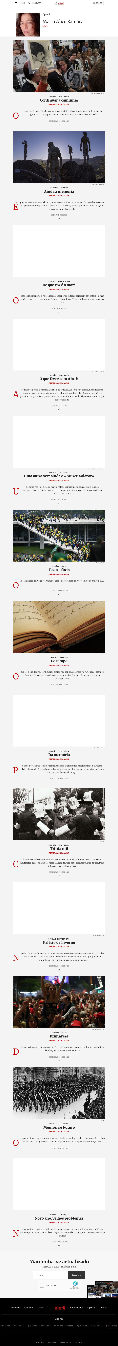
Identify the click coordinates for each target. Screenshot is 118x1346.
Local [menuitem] (40, 1307)
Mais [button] (45, 26)
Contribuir (40, 1342)
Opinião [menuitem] (91, 1307)
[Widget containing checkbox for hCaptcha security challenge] (59, 1285)
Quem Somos (65, 1342)
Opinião (46, 14)
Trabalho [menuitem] (15, 1307)
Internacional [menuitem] (76, 1307)
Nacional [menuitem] (28, 1307)
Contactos (78, 1342)
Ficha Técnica (52, 1342)
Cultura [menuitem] (103, 1307)
